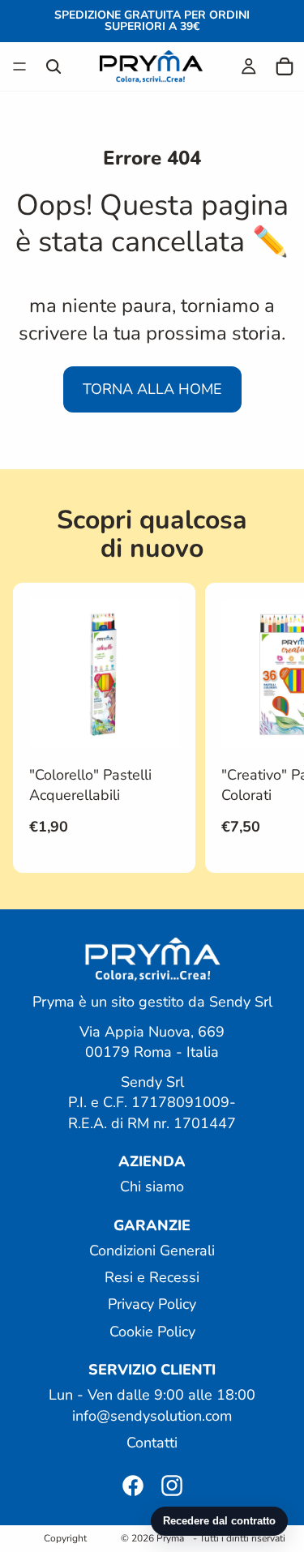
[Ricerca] (53, 66)
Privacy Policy (152, 1304)
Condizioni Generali (152, 1250)
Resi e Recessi (152, 1277)
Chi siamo (152, 1186)
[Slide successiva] (273, 728)
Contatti (152, 1442)
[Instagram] (172, 1486)
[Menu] (19, 66)
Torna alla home (152, 389)
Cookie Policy (152, 1330)
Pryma (170, 1538)
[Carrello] (284, 66)
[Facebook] (133, 1486)
